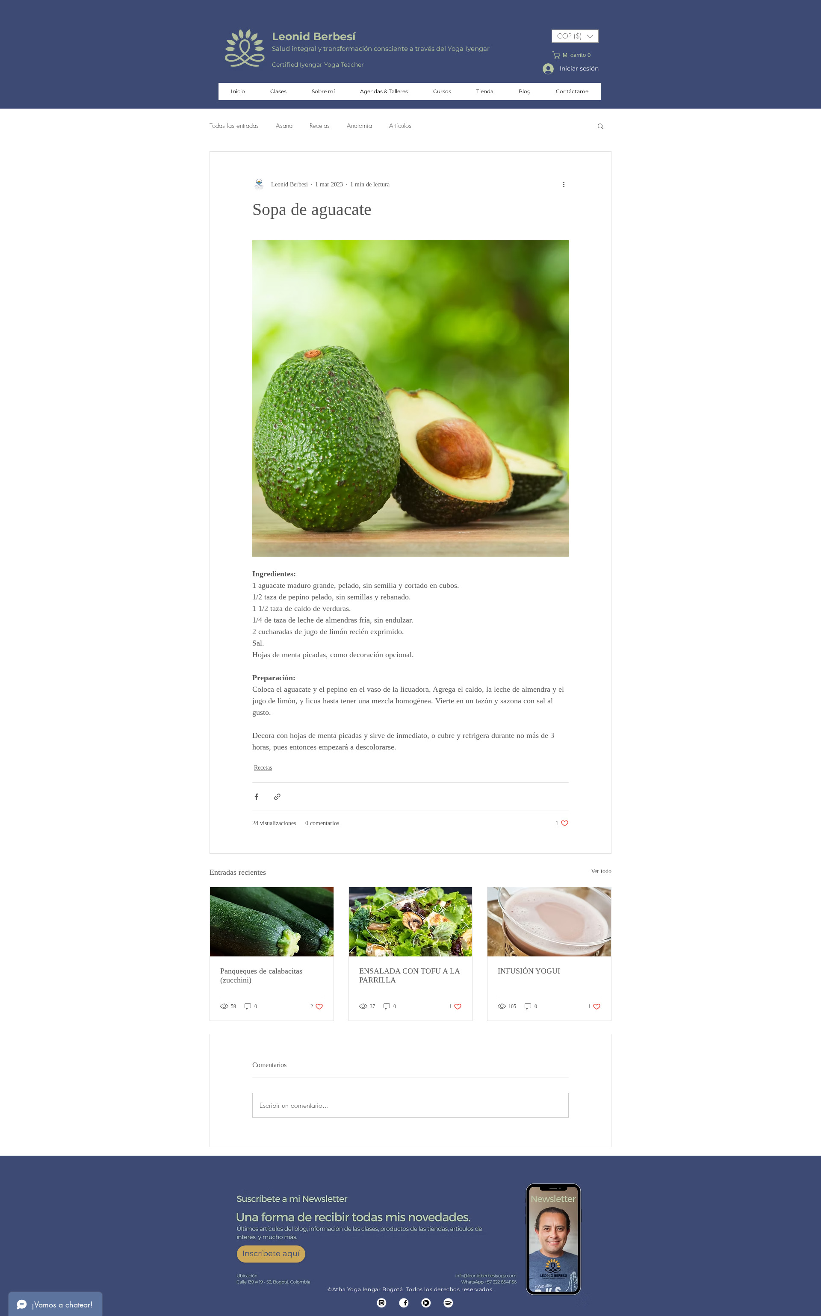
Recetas (320, 125)
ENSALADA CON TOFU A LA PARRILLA (409, 975)
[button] (575, 36)
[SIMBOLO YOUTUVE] (426, 1303)
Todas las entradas (234, 125)
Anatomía (359, 125)
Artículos (400, 125)
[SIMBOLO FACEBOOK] (404, 1303)
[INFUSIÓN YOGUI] (549, 921)
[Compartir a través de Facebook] (256, 797)
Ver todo (601, 871)
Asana (284, 125)
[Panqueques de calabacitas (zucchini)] (272, 921)
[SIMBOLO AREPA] (448, 1303)
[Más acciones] (563, 184)
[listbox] (575, 36)
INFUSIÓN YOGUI (529, 971)
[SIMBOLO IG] (382, 1303)
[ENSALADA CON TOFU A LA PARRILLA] (411, 921)
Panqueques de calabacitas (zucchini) (261, 975)
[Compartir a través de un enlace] (277, 797)
